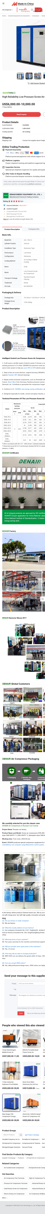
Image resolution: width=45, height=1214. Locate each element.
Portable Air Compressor (30, 1139)
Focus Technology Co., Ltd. (28, 1205)
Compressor (35, 16)
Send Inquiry (22, 114)
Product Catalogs (33, 1135)
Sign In (5, 219)
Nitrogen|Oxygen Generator (11, 1147)
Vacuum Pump (27, 1147)
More (4, 1198)
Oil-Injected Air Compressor (11, 1143)
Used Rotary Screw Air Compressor (16, 1188)
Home (4, 16)
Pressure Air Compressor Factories (15, 1183)
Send (21, 1013)
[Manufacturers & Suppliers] (23, 4)
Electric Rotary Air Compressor (14, 1194)
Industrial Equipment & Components (19, 16)
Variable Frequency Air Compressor (14, 1139)
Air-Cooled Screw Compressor (14, 1168)
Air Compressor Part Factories (14, 1178)
